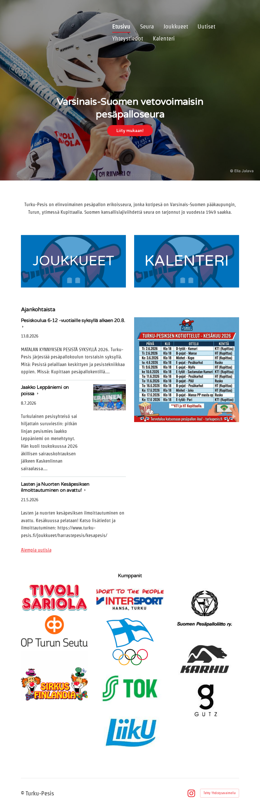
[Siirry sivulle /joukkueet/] (73, 261)
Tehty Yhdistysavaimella (220, 793)
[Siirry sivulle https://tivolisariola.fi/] (54, 597)
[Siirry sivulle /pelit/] (186, 261)
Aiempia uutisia (36, 550)
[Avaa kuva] (186, 369)
